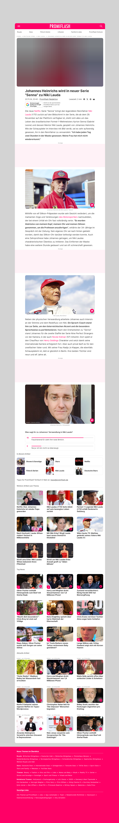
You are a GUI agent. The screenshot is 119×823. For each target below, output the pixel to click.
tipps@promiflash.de (59, 480)
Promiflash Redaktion (49, 99)
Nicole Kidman (59, 337)
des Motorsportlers (68, 217)
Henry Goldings (51, 340)
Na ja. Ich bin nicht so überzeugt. (45, 448)
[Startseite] (60, 26)
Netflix (37, 111)
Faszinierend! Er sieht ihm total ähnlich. (48, 440)
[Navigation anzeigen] (18, 26)
